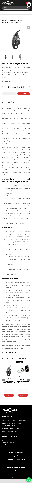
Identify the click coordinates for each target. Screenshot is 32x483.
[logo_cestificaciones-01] (8, 2)
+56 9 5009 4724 (23, 428)
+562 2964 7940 (13, 428)
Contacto (4, 447)
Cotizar (24, 94)
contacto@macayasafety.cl (9, 431)
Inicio (4, 20)
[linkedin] (14, 456)
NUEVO (19, 362)
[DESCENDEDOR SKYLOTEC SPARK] (8, 370)
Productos (11, 20)
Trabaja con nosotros (8, 442)
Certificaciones (6, 445)
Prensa (4, 440)
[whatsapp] (18, 456)
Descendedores (15, 23)
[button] (28, 27)
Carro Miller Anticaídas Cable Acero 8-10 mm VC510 (23, 382)
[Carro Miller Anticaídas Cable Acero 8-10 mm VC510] (23, 368)
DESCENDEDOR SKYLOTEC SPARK (9, 382)
